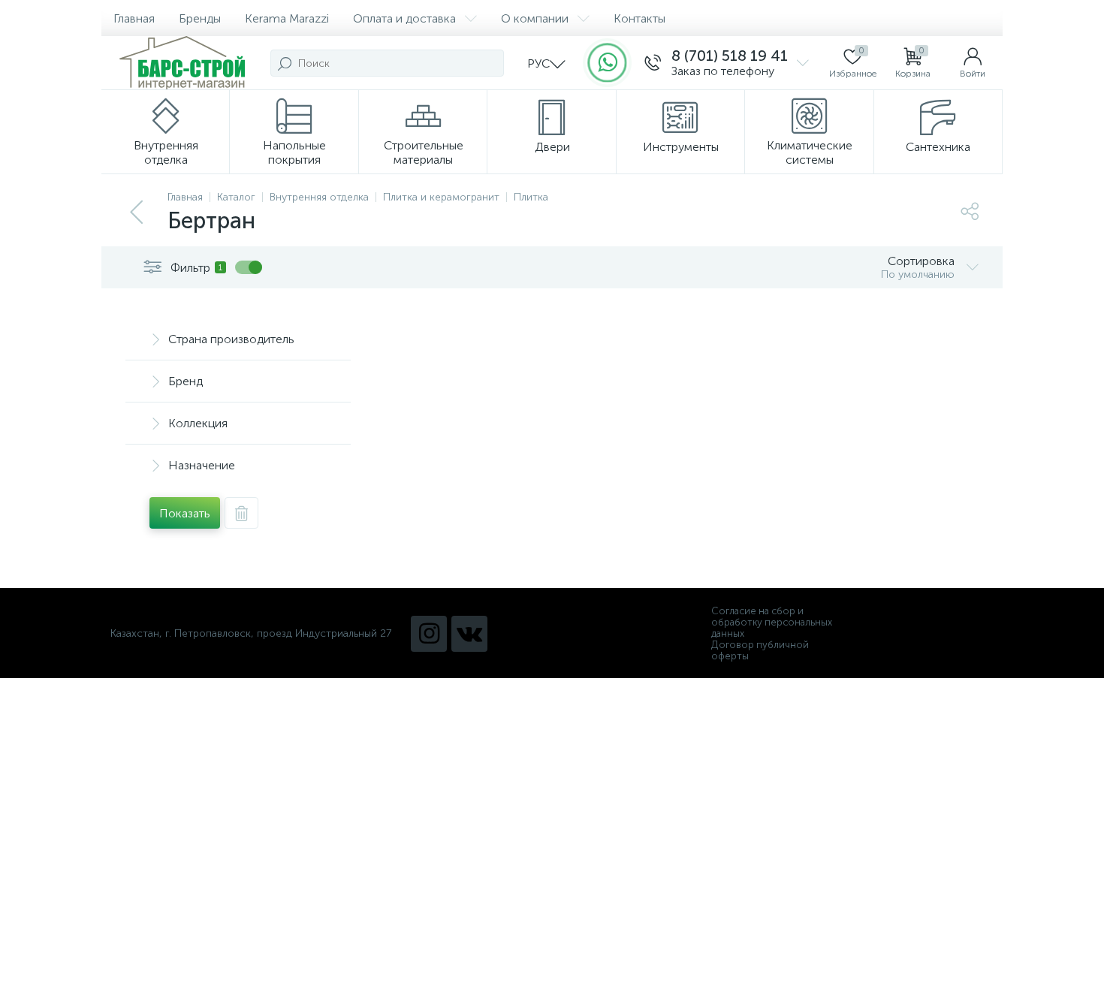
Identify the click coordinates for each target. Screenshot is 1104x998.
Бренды (200, 18)
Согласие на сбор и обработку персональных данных (771, 622)
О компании (535, 18)
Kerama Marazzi (287, 18)
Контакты (639, 18)
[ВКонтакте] (469, 634)
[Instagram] (429, 634)
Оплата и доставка (404, 18)
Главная (134, 18)
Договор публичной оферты (760, 650)
